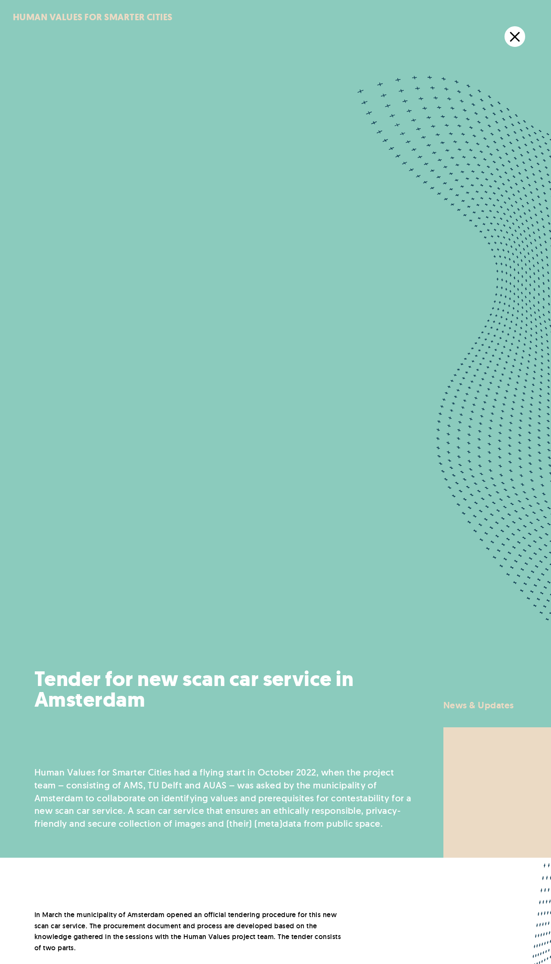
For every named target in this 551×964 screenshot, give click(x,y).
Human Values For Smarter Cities (93, 17)
